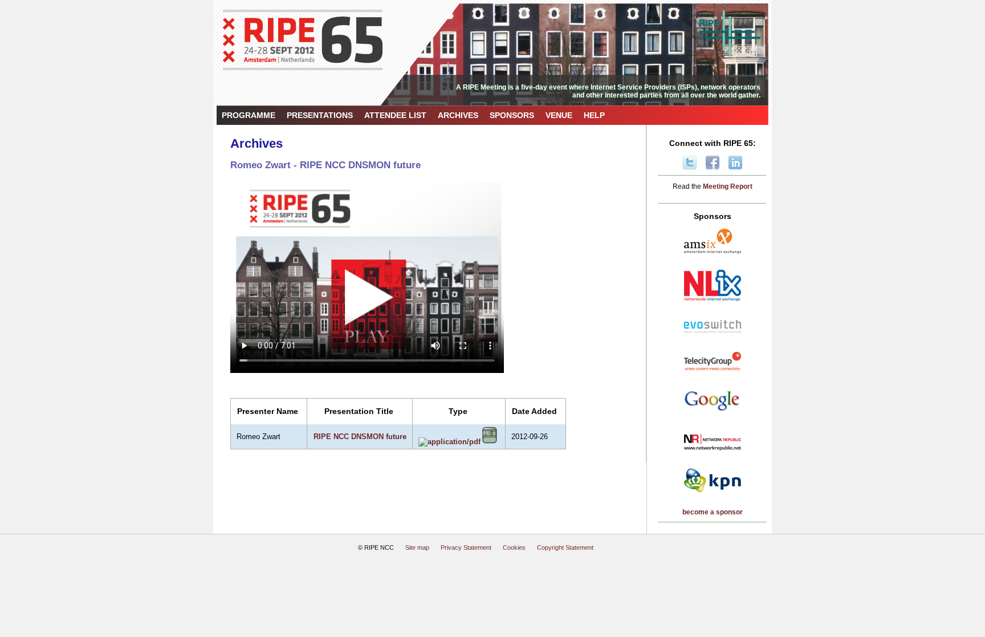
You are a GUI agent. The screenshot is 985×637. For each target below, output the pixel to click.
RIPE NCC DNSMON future (360, 436)
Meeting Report (727, 186)
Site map (417, 547)
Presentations (320, 115)
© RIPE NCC (376, 547)
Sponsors (512, 115)
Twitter (690, 162)
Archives (458, 115)
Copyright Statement (565, 547)
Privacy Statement (466, 547)
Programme (248, 115)
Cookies (514, 547)
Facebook (712, 162)
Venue (559, 115)
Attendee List (395, 115)
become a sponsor (712, 512)
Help (594, 115)
